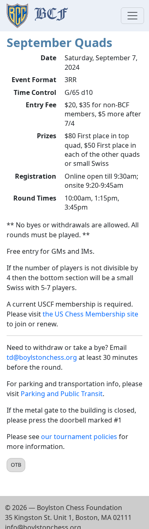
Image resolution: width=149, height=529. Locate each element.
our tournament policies (79, 436)
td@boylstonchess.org (42, 357)
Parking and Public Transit (62, 393)
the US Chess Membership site (90, 314)
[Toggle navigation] (132, 15)
